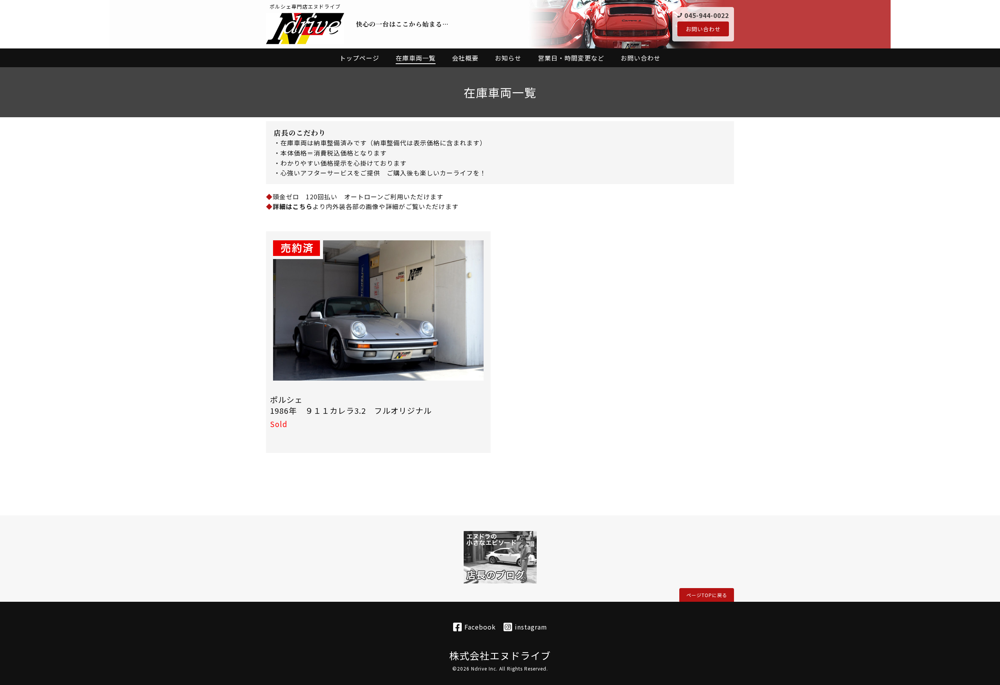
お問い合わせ (703, 29)
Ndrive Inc (483, 668)
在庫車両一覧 (416, 58)
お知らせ (508, 58)
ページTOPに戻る (706, 595)
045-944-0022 (706, 15)
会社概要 (465, 58)
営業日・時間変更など (571, 58)
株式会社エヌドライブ (500, 655)
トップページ (359, 58)
